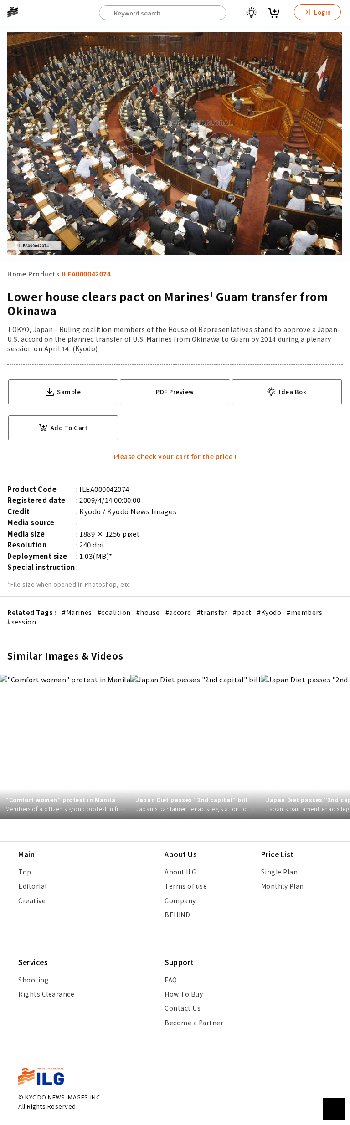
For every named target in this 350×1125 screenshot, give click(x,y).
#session (21, 621)
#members (304, 612)
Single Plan (279, 871)
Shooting (33, 979)
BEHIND (177, 914)
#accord (178, 612)
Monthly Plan (282, 885)
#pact (242, 612)
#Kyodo (269, 612)
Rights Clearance (46, 993)
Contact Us (183, 1007)
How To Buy (184, 993)
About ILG (181, 871)
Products (43, 273)
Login (322, 12)
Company (180, 900)
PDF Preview (175, 391)
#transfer (212, 612)
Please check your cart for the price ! (175, 456)
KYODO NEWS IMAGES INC (62, 1097)
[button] (338, 562)
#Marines (77, 612)
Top (24, 871)
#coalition (114, 612)
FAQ (171, 979)
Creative (32, 900)
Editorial (32, 885)
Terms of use (186, 885)
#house (148, 612)
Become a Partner (194, 1022)
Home (16, 273)
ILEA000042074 (86, 273)
